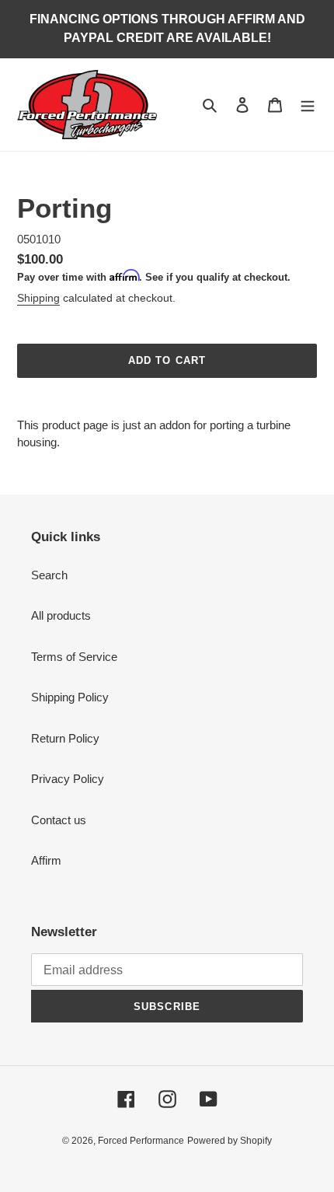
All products (61, 615)
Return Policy (65, 738)
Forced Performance (141, 1140)
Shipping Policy (70, 697)
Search (49, 575)
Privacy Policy (67, 778)
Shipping (38, 298)
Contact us (58, 820)
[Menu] (307, 104)
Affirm (46, 860)
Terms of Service (74, 656)
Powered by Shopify (229, 1140)
